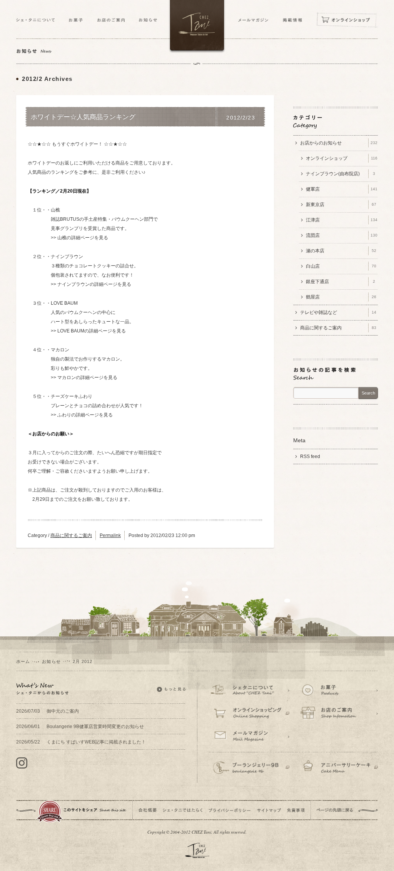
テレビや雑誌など (338, 312)
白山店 (341, 266)
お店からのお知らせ (338, 143)
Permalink (110, 535)
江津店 (341, 220)
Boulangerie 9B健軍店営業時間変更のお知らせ (80, 726)
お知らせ (51, 661)
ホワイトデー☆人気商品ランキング (83, 117)
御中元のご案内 (47, 711)
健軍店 (341, 189)
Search (368, 393)
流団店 (341, 235)
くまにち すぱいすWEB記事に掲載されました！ (81, 742)
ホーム (23, 661)
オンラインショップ (341, 158)
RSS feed (310, 456)
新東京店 (341, 204)
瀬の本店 (341, 250)
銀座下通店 (340, 281)
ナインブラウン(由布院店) (340, 173)
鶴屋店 (341, 297)
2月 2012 (83, 661)
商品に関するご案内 (71, 535)
